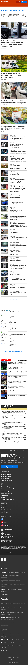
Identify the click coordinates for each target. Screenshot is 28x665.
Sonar (14, 345)
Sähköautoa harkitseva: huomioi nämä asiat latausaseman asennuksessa (14, 217)
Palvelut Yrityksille (6, 510)
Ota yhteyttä (4, 512)
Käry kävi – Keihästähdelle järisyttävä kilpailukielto (14, 373)
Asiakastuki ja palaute (7, 487)
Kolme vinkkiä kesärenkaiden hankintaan (14, 279)
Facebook (6, 519)
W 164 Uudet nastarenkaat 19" (14, 334)
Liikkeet (12, 5)
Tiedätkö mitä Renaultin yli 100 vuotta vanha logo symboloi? (12, 416)
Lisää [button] (20, 5)
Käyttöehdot (4, 495)
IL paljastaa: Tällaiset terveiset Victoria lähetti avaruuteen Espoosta (14, 387)
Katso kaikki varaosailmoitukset (13, 351)
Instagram (6, 525)
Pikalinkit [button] (17, 5)
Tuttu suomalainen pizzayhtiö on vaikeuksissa (14, 396)
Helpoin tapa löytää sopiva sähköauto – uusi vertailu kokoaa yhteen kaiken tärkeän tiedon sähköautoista (14, 35)
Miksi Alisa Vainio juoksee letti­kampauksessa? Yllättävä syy (14, 377)
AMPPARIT (14, 406)
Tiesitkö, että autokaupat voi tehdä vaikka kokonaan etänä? (14, 286)
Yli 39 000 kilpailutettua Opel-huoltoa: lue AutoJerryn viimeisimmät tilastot (14, 180)
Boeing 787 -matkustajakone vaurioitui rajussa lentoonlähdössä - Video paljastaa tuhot (12, 434)
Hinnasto (3, 506)
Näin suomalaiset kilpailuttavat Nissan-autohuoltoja (14, 196)
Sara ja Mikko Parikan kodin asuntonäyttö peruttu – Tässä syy (14, 392)
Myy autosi (24, 1)
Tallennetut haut (6, 474)
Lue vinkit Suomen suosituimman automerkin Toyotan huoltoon (14, 237)
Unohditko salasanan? (7, 489)
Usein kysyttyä (5, 491)
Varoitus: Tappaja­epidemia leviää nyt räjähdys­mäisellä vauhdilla (14, 382)
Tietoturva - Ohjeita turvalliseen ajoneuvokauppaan (14, 173)
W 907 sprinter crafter (14, 340)
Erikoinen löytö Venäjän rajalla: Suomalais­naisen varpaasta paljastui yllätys (14, 363)
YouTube (6, 522)
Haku (3, 5)
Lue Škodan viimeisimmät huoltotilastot (14, 202)
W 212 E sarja (14, 328)
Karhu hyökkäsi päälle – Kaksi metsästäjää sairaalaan (14, 368)
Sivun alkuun (14, 450)
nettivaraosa (6, 310)
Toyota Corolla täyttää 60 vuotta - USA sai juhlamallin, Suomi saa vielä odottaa (13, 427)
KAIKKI (2, 10)
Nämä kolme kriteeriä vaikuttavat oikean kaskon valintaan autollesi (14, 252)
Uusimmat (7, 5)
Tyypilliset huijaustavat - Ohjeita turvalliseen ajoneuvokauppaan (14, 151)
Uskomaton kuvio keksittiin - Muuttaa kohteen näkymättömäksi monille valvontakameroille (12, 419)
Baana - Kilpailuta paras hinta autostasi (9, 533)
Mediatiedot (4, 508)
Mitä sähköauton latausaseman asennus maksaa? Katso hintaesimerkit (14, 209)
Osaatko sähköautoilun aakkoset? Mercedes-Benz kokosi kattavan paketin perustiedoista (14, 245)
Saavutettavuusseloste (7, 499)
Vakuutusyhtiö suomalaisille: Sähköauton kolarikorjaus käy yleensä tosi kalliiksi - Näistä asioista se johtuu (13, 412)
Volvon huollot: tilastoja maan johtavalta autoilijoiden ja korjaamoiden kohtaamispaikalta (14, 224)
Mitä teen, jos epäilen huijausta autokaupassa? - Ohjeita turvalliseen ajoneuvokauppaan (14, 159)
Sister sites (9, 2)
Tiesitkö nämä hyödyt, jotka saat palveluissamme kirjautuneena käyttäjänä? (14, 119)
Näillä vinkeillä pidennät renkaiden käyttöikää (14, 259)
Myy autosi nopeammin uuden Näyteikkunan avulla (14, 273)
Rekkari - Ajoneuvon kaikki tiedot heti (8, 537)
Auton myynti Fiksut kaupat (8, 530)
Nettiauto (5, 2)
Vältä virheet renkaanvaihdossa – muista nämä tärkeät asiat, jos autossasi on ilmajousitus (14, 266)
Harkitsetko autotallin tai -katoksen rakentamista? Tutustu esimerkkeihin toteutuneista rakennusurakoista (14, 188)
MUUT (23, 10)
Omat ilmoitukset (6, 476)
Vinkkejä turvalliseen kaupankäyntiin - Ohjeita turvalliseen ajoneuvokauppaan (14, 166)
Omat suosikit (5, 478)
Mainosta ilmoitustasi (7, 480)
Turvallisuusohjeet (6, 493)
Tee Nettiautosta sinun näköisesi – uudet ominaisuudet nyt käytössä (14, 93)
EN (25, 450)
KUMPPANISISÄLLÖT (15, 10)
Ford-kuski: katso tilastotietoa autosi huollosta (14, 231)
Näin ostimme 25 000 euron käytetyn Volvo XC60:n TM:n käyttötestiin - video (14, 438)
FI (23, 450)
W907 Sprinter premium (14, 322)
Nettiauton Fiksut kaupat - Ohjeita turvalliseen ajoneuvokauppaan (14, 145)
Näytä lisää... (14, 300)
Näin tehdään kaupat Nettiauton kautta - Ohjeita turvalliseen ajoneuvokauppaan (14, 137)
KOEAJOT (7, 10)
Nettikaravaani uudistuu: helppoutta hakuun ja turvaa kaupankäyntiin (14, 67)
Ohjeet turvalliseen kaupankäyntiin (8, 541)
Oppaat (3, 497)
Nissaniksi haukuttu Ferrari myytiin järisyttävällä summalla (12, 423)
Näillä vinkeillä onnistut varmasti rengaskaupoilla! (14, 292)
